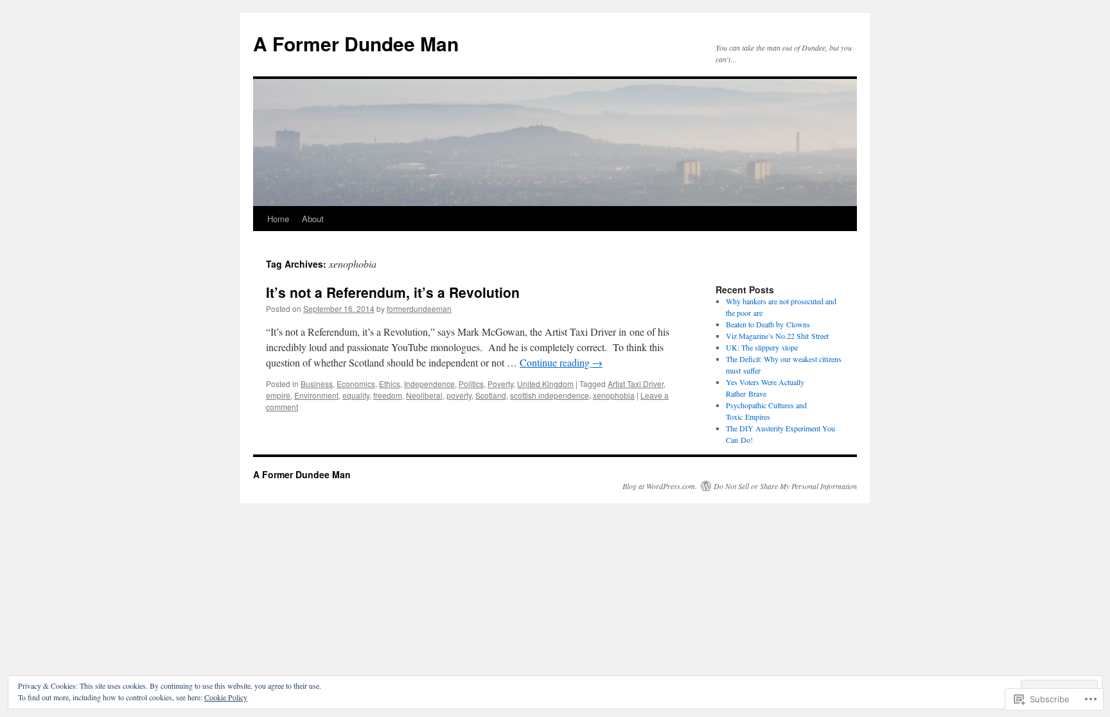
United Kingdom (545, 383)
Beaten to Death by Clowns (768, 324)
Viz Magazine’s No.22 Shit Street (777, 336)
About (313, 218)
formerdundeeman (419, 308)
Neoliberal (424, 395)
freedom (387, 395)
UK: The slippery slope (762, 347)
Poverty (500, 383)
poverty (458, 395)
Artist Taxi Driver (636, 383)
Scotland (490, 395)
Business (317, 383)
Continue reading (561, 362)
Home (278, 218)
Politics (471, 383)
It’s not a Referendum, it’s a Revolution (393, 292)
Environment (316, 395)
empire (278, 395)
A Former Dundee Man (356, 43)
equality (355, 395)
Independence (429, 383)
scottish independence (549, 395)
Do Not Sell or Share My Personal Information (785, 486)
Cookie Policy (225, 697)
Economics (356, 383)
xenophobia (614, 395)
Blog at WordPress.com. (659, 486)
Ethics (389, 383)
